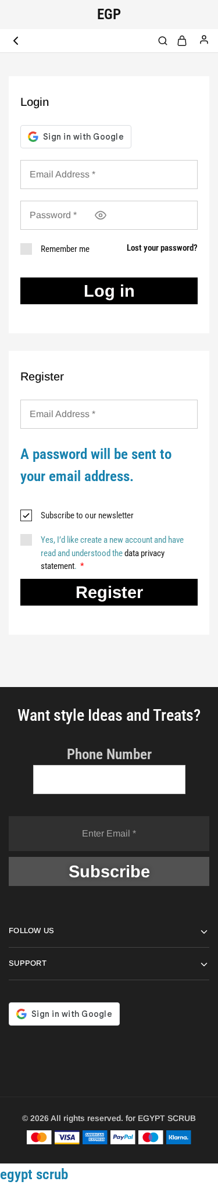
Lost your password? (162, 248)
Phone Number (109, 754)
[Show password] (100, 215)
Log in (109, 291)
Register (109, 592)
